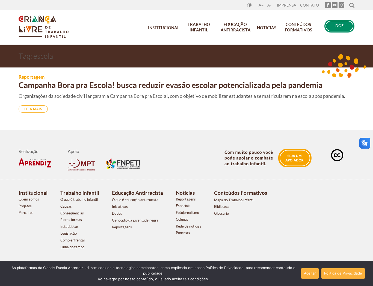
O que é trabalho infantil (79, 199)
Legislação (68, 233)
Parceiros (26, 213)
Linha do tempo (72, 247)
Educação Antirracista (236, 27)
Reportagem (32, 76)
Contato (309, 5)
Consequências (72, 213)
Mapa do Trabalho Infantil (234, 200)
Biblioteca (221, 207)
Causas (66, 206)
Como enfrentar (72, 240)
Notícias (266, 27)
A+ (261, 5)
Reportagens (122, 227)
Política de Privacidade (343, 273)
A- (269, 5)
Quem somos (29, 199)
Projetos (25, 206)
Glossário (221, 213)
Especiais (183, 206)
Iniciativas (120, 207)
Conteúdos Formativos (298, 27)
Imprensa (286, 5)
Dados (117, 213)
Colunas (182, 219)
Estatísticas (69, 227)
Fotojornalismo (187, 213)
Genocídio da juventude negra (135, 220)
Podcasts (183, 233)
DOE (339, 26)
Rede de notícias (188, 226)
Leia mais (33, 109)
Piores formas (71, 220)
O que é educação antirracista (135, 200)
